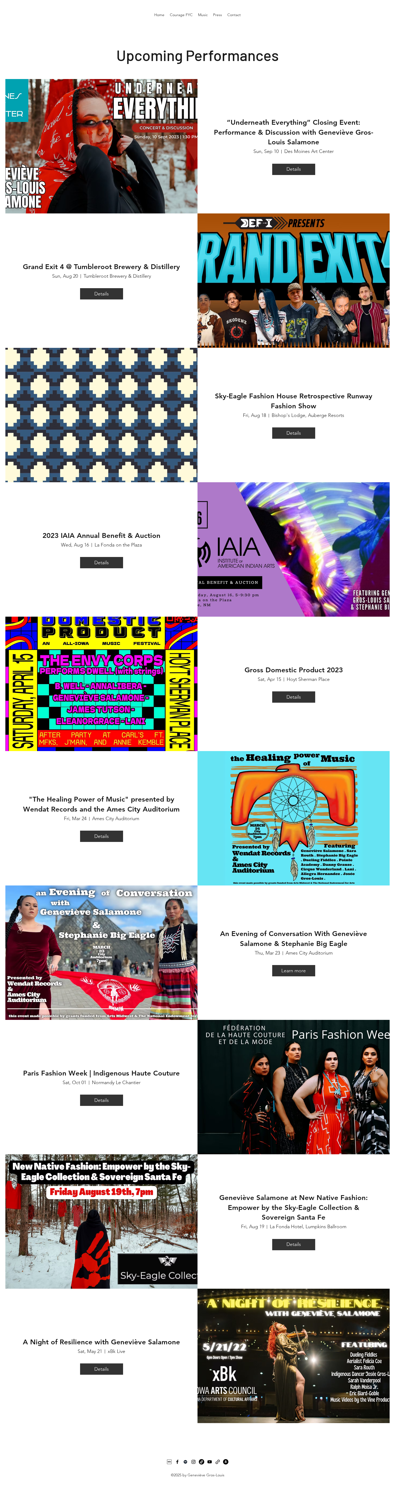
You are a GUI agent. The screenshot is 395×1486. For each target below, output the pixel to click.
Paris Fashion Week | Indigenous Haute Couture (101, 1073)
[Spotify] (185, 1461)
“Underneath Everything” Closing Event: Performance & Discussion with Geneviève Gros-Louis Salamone (293, 132)
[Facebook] (177, 1461)
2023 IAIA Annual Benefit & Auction (101, 535)
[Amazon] (225, 1461)
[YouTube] (209, 1461)
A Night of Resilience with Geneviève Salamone (101, 1342)
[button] (202, 15)
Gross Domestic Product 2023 (294, 670)
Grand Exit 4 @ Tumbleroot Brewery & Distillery (101, 267)
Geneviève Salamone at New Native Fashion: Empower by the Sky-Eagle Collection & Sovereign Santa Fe (293, 1207)
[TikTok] (201, 1461)
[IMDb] (169, 1461)
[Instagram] (193, 1461)
